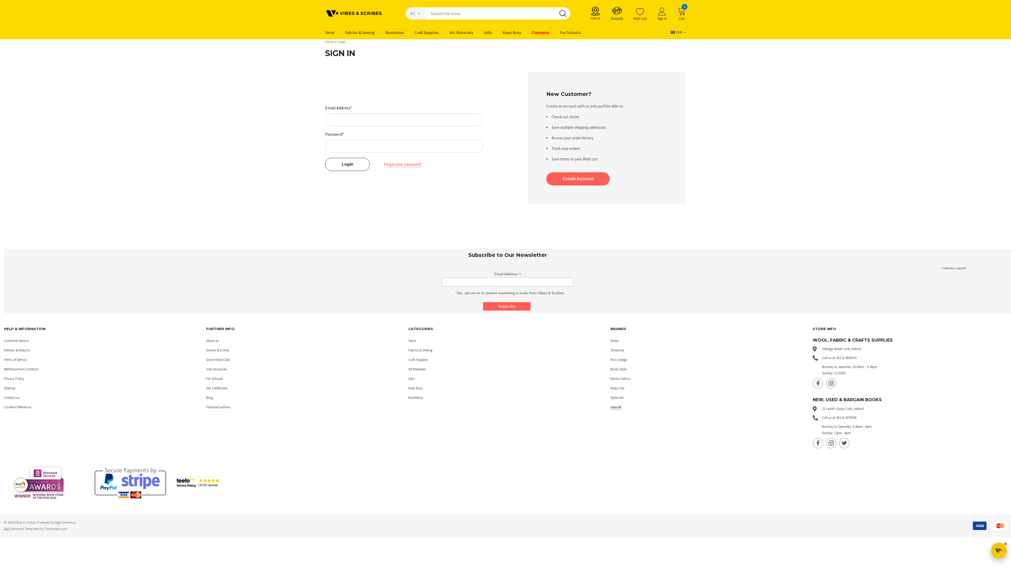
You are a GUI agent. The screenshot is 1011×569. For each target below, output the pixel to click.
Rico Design (619, 359)
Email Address (507, 274)
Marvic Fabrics (621, 378)
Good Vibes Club (218, 359)
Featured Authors (218, 407)
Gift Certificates (216, 388)
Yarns (412, 341)
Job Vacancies (216, 369)
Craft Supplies (418, 359)
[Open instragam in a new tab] (831, 383)
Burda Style (618, 369)
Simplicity (617, 350)
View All (616, 407)
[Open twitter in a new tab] (844, 443)
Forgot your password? (403, 164)
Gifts (411, 378)
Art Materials (417, 369)
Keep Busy (415, 388)
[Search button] (563, 13)
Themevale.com (55, 529)
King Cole (617, 388)
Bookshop (415, 397)
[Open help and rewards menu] (999, 550)
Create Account (578, 178)
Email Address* (338, 107)
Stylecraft (617, 397)
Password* (334, 134)
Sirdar (615, 341)
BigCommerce (65, 522)
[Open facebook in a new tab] (818, 383)
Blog (209, 397)
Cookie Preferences (17, 407)
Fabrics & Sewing (420, 350)
